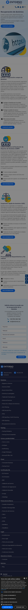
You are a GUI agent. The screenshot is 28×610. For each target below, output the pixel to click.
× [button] (26, 578)
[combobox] (24, 578)
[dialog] (14, 593)
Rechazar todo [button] (20, 607)
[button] (14, 604)
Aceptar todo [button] (7, 607)
